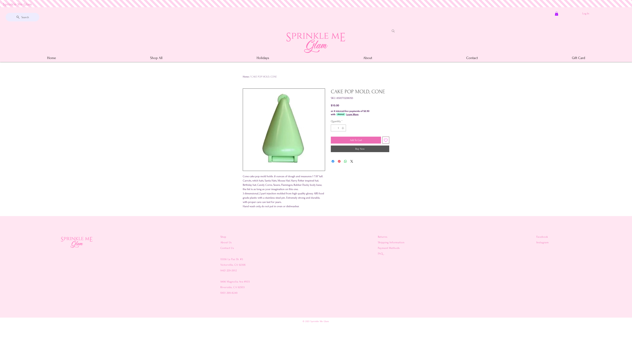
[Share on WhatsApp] (345, 161)
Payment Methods (389, 248)
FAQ (380, 253)
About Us (226, 242)
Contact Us (227, 248)
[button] (556, 14)
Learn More (352, 114)
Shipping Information (391, 242)
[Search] (393, 31)
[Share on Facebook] (333, 161)
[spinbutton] (338, 128)
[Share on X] (352, 161)
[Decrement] (333, 128)
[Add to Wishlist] (385, 140)
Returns (382, 236)
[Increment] (343, 128)
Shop (223, 236)
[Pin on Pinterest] (339, 161)
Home (246, 76)
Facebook (542, 236)
